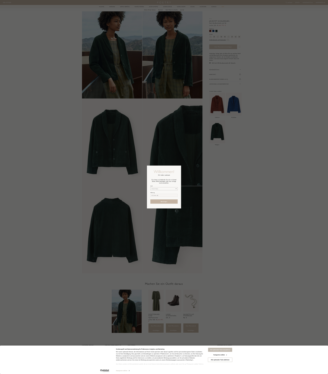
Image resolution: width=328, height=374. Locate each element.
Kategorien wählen (121, 370)
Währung (152, 192)
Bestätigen (164, 201)
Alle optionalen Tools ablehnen (220, 360)
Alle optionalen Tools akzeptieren (220, 350)
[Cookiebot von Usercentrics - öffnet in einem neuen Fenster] (104, 370)
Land (151, 186)
